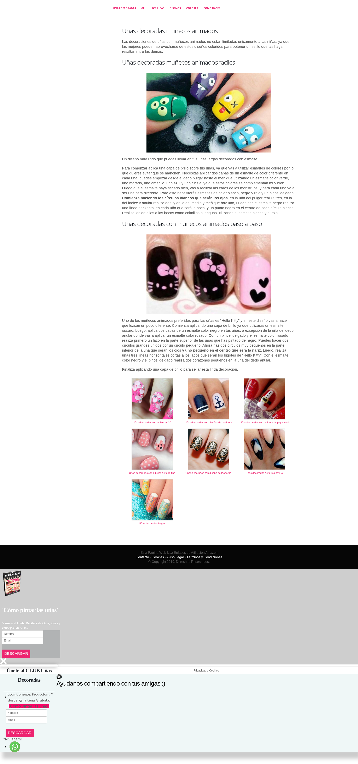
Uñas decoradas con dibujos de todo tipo (152, 479)
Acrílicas (175, 11)
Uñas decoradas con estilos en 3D (152, 429)
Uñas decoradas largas (152, 530)
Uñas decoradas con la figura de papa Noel (264, 429)
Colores (209, 11)
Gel (161, 11)
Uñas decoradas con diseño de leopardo (208, 479)
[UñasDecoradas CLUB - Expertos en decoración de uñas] (81, 11)
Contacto (142, 564)
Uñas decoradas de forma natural (264, 479)
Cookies (158, 564)
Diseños (192, 11)
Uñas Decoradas (141, 11)
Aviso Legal (175, 564)
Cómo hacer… (230, 11)
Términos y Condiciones (204, 564)
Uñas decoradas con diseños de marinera (208, 429)
